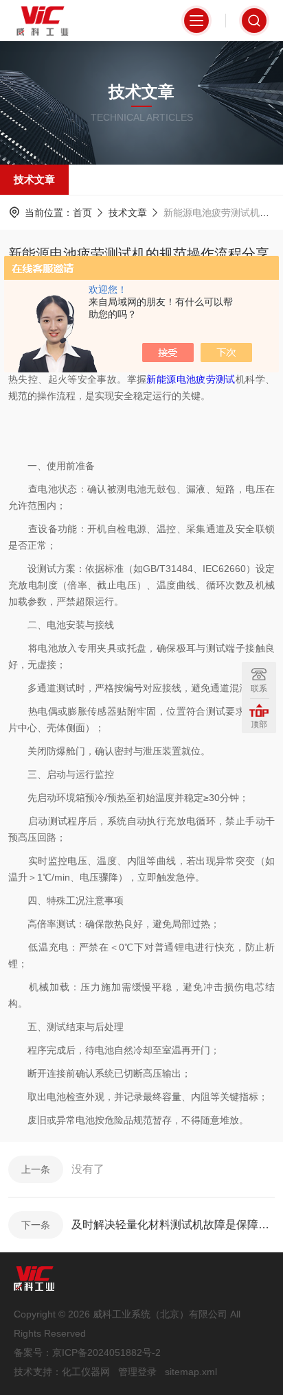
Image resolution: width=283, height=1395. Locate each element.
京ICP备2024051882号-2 (106, 1352)
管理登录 (137, 1371)
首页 (82, 212)
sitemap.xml (191, 1371)
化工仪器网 (86, 1371)
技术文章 (34, 179)
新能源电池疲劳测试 (190, 379)
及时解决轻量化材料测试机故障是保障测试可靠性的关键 (173, 1224)
